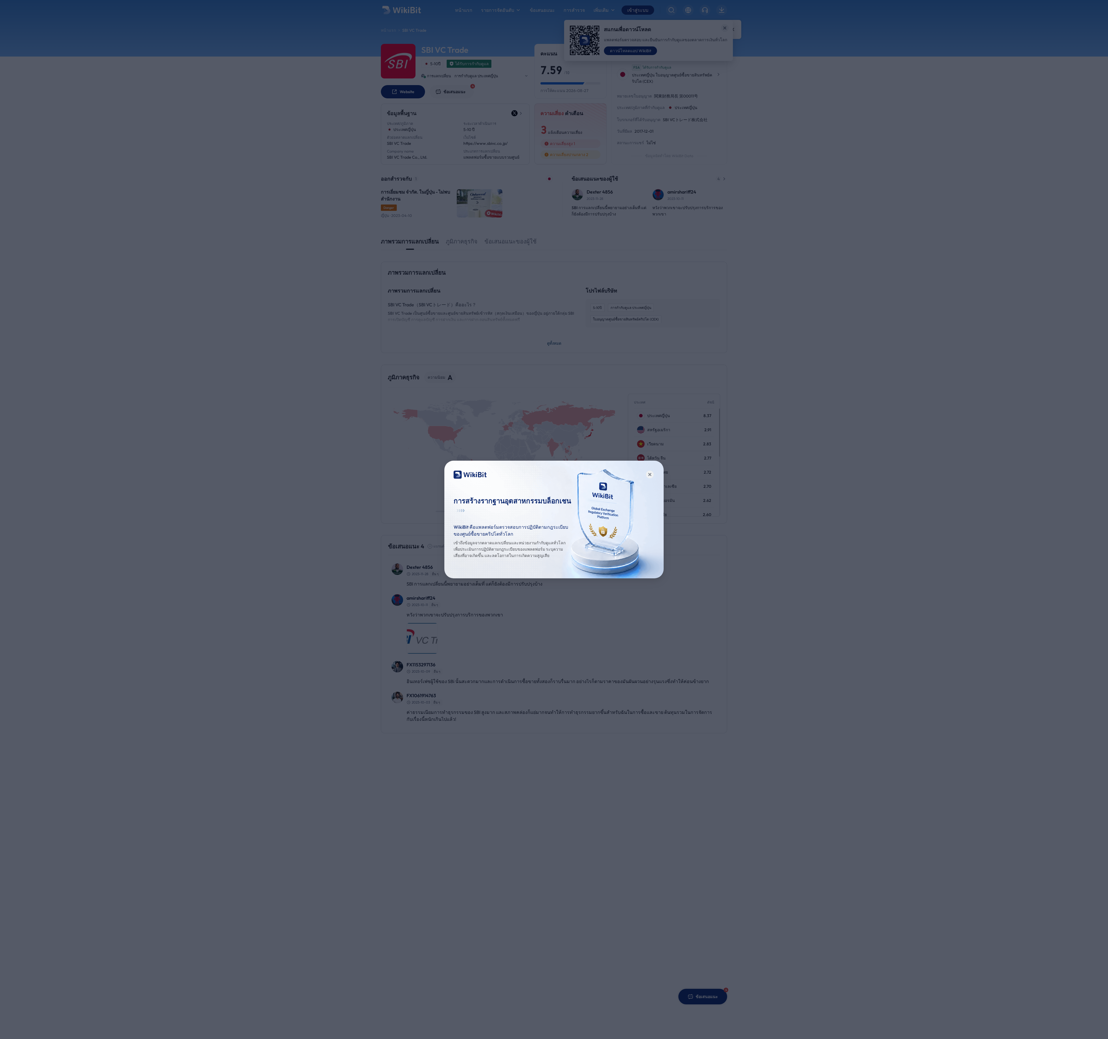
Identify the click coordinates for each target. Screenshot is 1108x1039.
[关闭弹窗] (649, 474)
